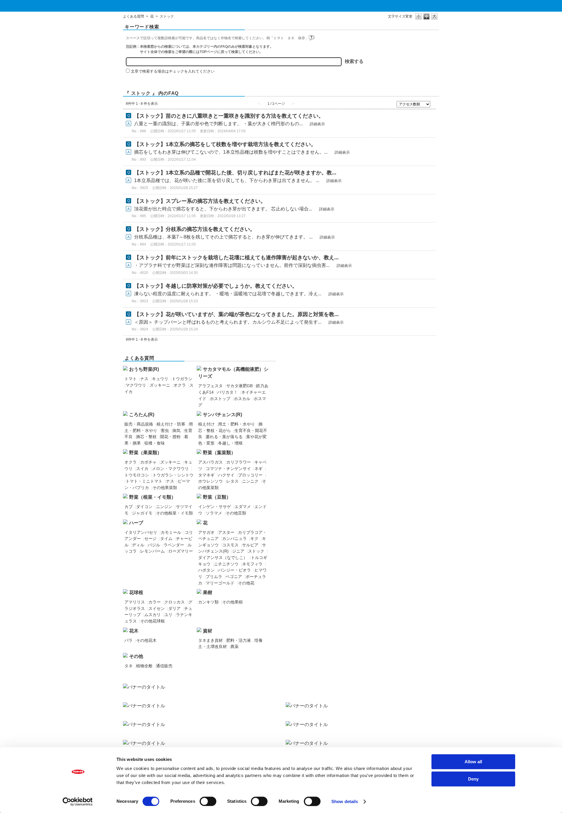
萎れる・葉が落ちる (224, 436)
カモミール (171, 532)
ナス (144, 378)
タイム (166, 538)
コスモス (230, 545)
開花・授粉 (170, 436)
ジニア (238, 551)
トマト (130, 378)
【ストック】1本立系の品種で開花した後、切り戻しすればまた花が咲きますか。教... (235, 173)
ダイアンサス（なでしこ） (222, 557)
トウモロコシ (136, 475)
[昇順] (434, 103)
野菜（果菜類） (145, 452)
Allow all (473, 761)
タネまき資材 (210, 640)
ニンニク (250, 481)
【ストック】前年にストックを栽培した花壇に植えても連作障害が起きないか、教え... (236, 257)
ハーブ (136, 522)
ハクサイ (226, 475)
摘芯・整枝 (146, 436)
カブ (128, 506)
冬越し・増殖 (230, 443)
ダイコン (144, 506)
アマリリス (134, 602)
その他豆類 (236, 513)
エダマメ (242, 506)
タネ (128, 665)
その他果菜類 (165, 487)
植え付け (206, 424)
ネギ (258, 468)
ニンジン (164, 506)
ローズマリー (180, 551)
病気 (176, 430)
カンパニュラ (234, 538)
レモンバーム (152, 551)
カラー (154, 602)
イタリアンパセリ (140, 532)
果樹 (207, 592)
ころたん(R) (141, 414)
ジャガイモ (142, 513)
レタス (232, 481)
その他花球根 (152, 621)
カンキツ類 (208, 602)
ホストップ (220, 398)
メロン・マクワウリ (170, 468)
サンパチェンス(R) (222, 414)
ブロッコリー (250, 475)
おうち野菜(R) (144, 369)
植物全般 (144, 665)
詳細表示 (317, 124)
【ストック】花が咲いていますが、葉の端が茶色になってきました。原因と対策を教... (236, 314)
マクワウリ (136, 385)
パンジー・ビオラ (234, 570)
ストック (256, 551)
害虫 (165, 430)
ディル (138, 545)
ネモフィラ (252, 564)
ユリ (168, 614)
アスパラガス (210, 462)
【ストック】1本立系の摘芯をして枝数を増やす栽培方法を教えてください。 (225, 144)
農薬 (234, 646)
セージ (150, 538)
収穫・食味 (154, 443)
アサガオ (206, 532)
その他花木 (146, 640)
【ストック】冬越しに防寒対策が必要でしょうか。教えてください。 (215, 286)
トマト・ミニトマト (144, 481)
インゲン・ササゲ (214, 506)
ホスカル (242, 398)
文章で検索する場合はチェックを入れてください (173, 71)
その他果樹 (232, 602)
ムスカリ (152, 614)
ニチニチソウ (226, 564)
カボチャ (148, 462)
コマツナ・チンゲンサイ (228, 468)
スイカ (142, 468)
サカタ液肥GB (239, 385)
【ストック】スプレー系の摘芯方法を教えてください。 (200, 201)
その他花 (246, 583)
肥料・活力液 (238, 640)
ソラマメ (214, 513)
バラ (128, 640)
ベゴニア (234, 576)
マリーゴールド (220, 583)
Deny (473, 778)
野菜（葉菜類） (219, 452)
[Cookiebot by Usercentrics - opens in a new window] (77, 801)
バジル (154, 545)
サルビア (250, 545)
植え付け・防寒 (171, 424)
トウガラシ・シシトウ (173, 475)
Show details (344, 801)
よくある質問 (133, 16)
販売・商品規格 (138, 424)
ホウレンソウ (210, 481)
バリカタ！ (227, 392)
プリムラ (214, 576)
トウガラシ (182, 378)
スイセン (156, 608)
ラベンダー (174, 545)
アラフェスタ (210, 385)
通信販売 (164, 665)
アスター (226, 532)
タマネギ (206, 475)
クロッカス (174, 602)
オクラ (180, 385)
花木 (133, 630)
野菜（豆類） (217, 497)
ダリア (174, 608)
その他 (136, 656)
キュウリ (160, 378)
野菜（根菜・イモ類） (152, 497)
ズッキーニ (160, 385)
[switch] (208, 801)
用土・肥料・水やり (236, 424)
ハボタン (206, 570)
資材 (207, 630)
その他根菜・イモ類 (174, 513)
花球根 (136, 592)
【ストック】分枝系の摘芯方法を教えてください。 (194, 229)
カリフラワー (238, 462)
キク (254, 538)
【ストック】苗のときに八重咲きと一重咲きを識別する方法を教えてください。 (229, 116)
